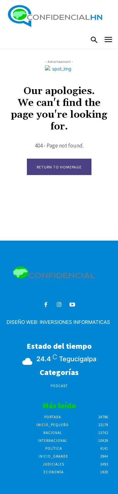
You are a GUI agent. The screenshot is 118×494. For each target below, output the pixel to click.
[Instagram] (59, 305)
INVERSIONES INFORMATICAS (75, 322)
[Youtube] (72, 305)
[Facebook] (46, 305)
